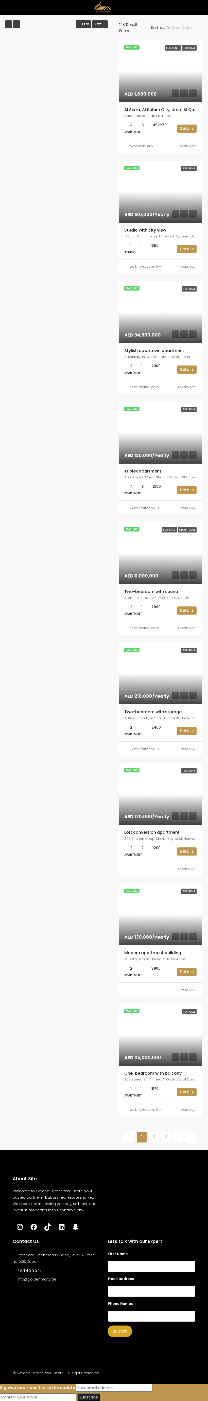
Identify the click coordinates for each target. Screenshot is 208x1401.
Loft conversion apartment (152, 832)
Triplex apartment (142, 471)
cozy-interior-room (144, 387)
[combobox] (183, 27)
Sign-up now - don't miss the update (37, 1387)
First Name (118, 1253)
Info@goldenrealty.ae (37, 1279)
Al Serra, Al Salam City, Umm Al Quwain (164, 110)
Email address (121, 1278)
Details (187, 128)
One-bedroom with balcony (153, 1073)
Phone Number (121, 1303)
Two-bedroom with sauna (151, 592)
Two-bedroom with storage (153, 712)
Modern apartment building (152, 953)
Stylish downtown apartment (154, 351)
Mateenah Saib (141, 146)
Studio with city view (145, 230)
